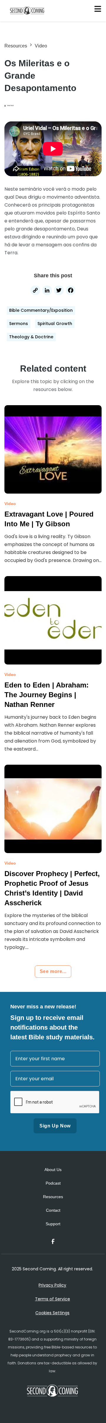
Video (41, 45)
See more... (53, 971)
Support (53, 1223)
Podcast (53, 1183)
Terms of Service (52, 1299)
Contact (53, 1210)
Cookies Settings (52, 1313)
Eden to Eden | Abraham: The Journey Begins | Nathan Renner (46, 694)
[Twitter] (59, 291)
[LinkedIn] (47, 291)
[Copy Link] (35, 291)
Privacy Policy (52, 1285)
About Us (53, 1169)
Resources (15, 45)
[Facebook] (71, 291)
